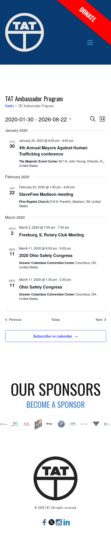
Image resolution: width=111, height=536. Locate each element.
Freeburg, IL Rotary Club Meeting (51, 235)
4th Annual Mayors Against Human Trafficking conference (53, 151)
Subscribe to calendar (52, 336)
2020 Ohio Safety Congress (46, 255)
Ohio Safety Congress (40, 287)
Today (55, 319)
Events (9, 105)
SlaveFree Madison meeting (46, 194)
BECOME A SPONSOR (55, 404)
